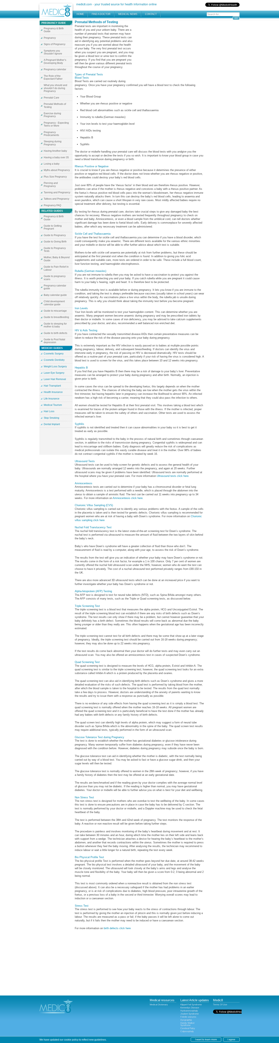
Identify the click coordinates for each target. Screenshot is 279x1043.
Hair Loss (49, 411)
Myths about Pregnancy (57, 170)
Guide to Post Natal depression (54, 341)
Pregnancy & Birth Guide (54, 30)
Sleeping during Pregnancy (52, 143)
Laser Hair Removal (55, 379)
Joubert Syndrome (189, 1013)
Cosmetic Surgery (54, 353)
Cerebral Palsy (187, 1028)
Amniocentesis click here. (128, 498)
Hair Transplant (52, 385)
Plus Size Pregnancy (55, 176)
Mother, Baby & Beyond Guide (57, 259)
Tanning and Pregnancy (57, 192)
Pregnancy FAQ (52, 205)
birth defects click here (117, 928)
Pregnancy (50, 37)
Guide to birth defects (55, 333)
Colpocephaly (187, 1031)
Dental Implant (52, 424)
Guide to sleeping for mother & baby (55, 325)
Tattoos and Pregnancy (56, 198)
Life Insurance (51, 398)
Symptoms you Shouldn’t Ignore (53, 52)
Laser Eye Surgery (54, 372)
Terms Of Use (220, 1004)
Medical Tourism (53, 405)
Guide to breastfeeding (56, 317)
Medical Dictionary (159, 1004)
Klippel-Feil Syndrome (191, 1004)
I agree (231, 1039)
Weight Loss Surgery (55, 366)
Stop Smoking (51, 417)
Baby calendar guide (55, 295)
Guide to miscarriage (55, 310)
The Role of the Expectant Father (53, 77)
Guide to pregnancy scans (55, 278)
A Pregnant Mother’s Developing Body (55, 61)
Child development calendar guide (54, 303)
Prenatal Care (51, 97)
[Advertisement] (170, 49)
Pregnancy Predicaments (51, 134)
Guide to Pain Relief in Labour (56, 268)
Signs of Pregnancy (54, 44)
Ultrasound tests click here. (173, 475)
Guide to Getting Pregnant (53, 227)
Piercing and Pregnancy (51, 184)
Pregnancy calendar (55, 69)
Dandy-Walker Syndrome (187, 1024)
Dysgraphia (186, 1020)
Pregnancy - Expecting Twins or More (56, 124)
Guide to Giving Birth (55, 241)
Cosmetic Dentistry (54, 360)
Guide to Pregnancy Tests (55, 249)
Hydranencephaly (189, 1010)
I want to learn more (206, 1039)
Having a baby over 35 (56, 157)
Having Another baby (55, 150)
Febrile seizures (188, 1017)
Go (236, 18)
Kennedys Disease (189, 1007)
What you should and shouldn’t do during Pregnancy (55, 88)
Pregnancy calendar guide (55, 287)
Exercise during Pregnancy (52, 115)
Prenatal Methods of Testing (55, 105)
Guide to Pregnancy (55, 235)
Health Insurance (53, 392)
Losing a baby (51, 163)
